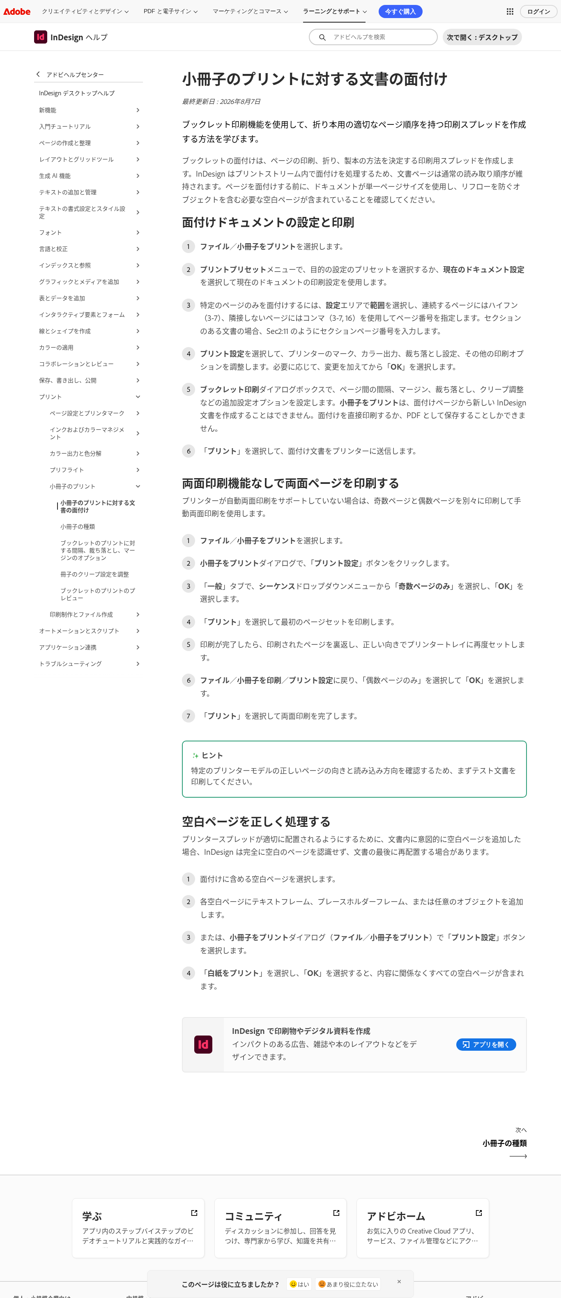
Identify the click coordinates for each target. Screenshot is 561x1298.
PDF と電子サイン (167, 11)
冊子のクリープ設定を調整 (94, 573)
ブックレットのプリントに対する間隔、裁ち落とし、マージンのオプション (97, 550)
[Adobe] (17, 11)
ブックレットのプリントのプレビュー (97, 594)
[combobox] (373, 37)
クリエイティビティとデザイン (82, 11)
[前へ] (267, 1150)
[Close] (399, 1281)
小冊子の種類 (77, 526)
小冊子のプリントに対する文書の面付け (97, 506)
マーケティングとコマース (247, 11)
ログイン (538, 11)
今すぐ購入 (400, 11)
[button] (510, 11)
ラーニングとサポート (332, 11)
